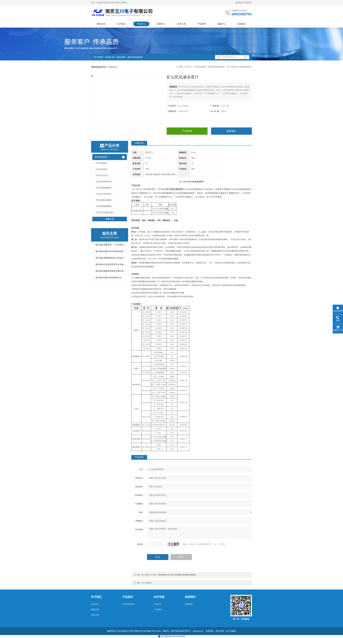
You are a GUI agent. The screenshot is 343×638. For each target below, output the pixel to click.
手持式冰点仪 (102, 175)
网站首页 (101, 24)
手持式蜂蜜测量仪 (104, 206)
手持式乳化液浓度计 (216, 67)
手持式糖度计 (102, 163)
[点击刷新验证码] (173, 544)
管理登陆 (210, 631)
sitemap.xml (198, 631)
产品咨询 (187, 131)
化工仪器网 (231, 631)
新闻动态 (95, 609)
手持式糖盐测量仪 (104, 200)
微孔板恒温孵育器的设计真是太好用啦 (111, 258)
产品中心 (141, 24)
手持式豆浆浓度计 (104, 194)
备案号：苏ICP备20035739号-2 (177, 631)
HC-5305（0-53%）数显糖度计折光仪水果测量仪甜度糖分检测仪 (168, 575)
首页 (181, 67)
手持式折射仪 (200, 67)
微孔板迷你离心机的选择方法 (109, 277)
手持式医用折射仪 (104, 181)
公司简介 (95, 604)
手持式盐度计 (102, 169)
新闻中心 (161, 24)
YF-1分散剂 (146, 583)
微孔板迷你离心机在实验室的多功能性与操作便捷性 (111, 251)
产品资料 (201, 24)
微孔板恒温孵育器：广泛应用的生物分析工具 (111, 245)
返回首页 (239, 2)
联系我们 (248, 2)
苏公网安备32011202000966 (173, 636)
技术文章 (181, 24)
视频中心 (221, 24)
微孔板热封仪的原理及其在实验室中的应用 (111, 264)
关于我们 (121, 24)
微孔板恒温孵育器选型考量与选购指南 (111, 271)
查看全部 (109, 219)
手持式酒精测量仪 (104, 188)
